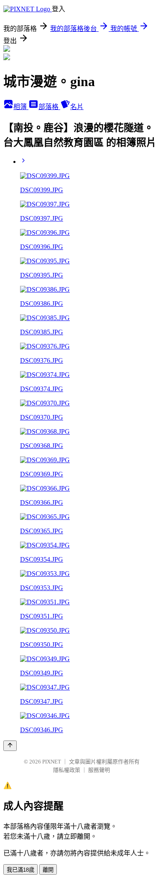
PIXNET (51, 761)
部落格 (49, 106)
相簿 (20, 106)
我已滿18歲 (20, 870)
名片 (77, 106)
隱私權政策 (66, 770)
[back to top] (10, 745)
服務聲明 (99, 770)
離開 (48, 870)
